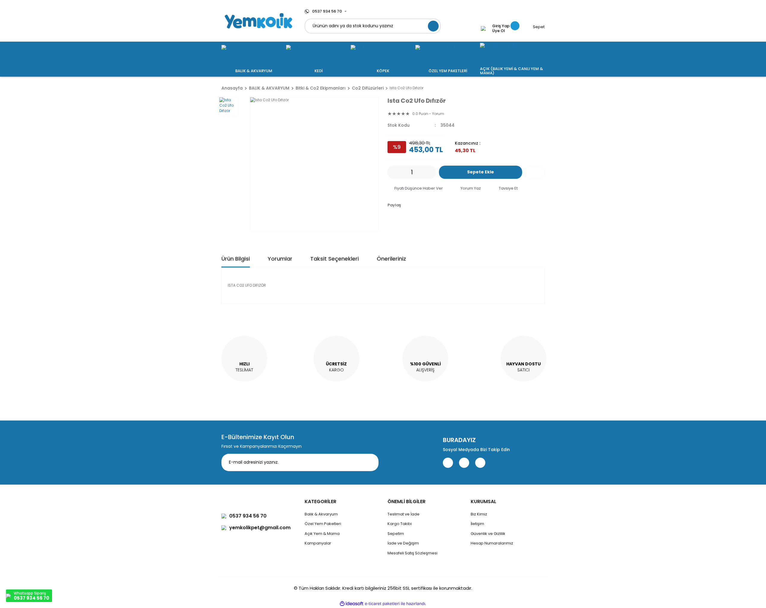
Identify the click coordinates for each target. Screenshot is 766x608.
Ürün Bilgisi (235, 258)
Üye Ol (498, 30)
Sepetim (395, 533)
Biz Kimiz (479, 514)
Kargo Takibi (399, 524)
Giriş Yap (501, 26)
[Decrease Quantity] (391, 172)
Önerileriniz (391, 258)
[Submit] (369, 462)
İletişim (477, 524)
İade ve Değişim (403, 543)
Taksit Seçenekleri (334, 258)
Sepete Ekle (480, 172)
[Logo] (258, 20)
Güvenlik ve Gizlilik (488, 533)
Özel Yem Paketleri (323, 524)
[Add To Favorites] (535, 172)
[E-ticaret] (382, 603)
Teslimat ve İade (403, 514)
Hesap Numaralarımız (492, 543)
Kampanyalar (318, 543)
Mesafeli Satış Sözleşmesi (412, 553)
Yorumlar (280, 258)
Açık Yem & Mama (322, 533)
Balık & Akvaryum (321, 514)
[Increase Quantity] (431, 172)
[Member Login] (483, 28)
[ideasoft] (352, 604)
